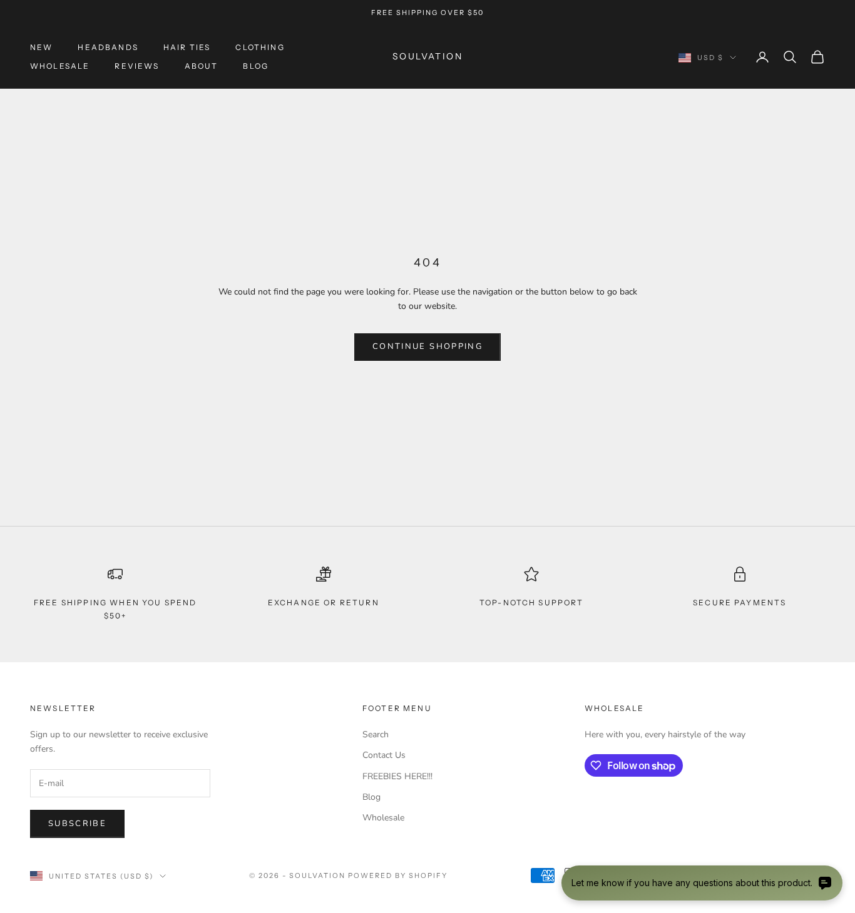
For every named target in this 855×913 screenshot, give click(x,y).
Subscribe (77, 823)
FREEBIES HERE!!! (397, 776)
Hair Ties (186, 47)
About (201, 66)
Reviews (137, 66)
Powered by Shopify (398, 875)
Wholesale (60, 66)
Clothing (259, 47)
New (41, 47)
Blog (256, 66)
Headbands (108, 47)
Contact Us (384, 755)
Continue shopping (427, 346)
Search (375, 734)
